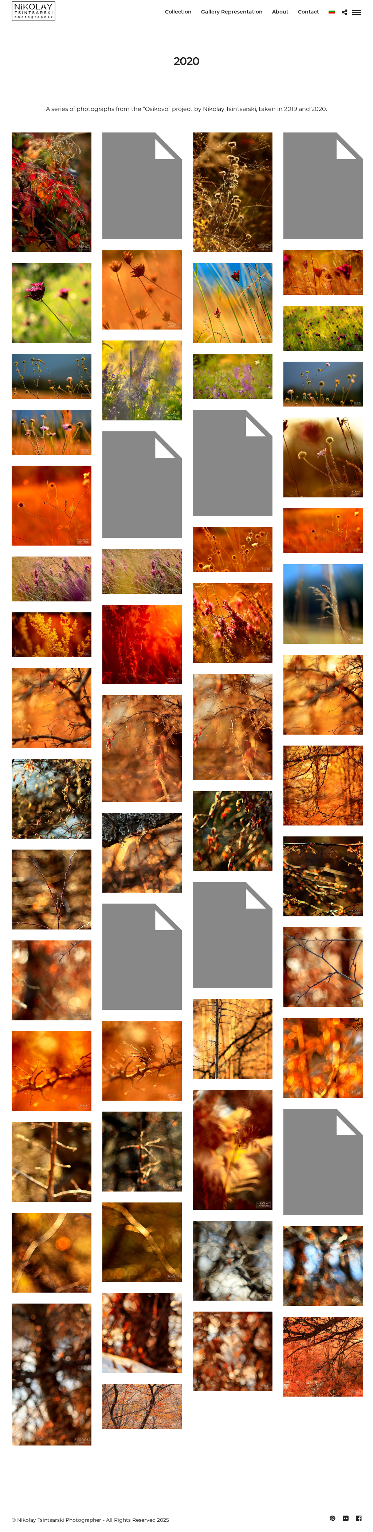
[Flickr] (345, 1518)
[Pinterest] (332, 1518)
